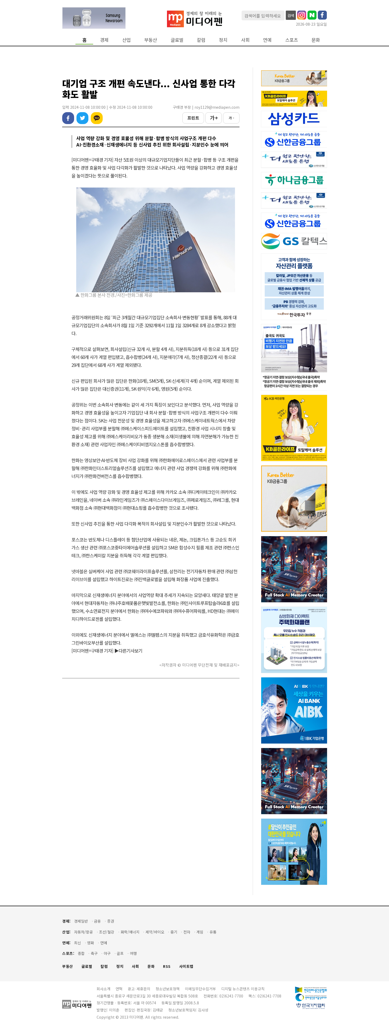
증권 (110, 921)
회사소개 (103, 988)
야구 (107, 953)
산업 (126, 40)
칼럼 (201, 40)
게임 (199, 932)
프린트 (193, 118)
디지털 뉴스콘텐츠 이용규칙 (243, 988)
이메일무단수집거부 (200, 988)
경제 (104, 40)
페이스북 (68, 118)
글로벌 (177, 40)
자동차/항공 (83, 932)
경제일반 (81, 921)
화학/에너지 (130, 932)
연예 (267, 40)
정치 (223, 40)
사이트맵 (186, 966)
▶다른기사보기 (128, 650)
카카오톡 (97, 118)
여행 (133, 953)
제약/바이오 (155, 932)
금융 (97, 921)
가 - (231, 117)
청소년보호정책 (168, 988)
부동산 (150, 40)
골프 (120, 953)
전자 (186, 932)
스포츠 (291, 40)
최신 (77, 943)
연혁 (119, 988)
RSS (167, 966)
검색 (290, 15)
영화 (90, 943)
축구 (94, 953)
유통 (213, 932)
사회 (245, 40)
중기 (173, 932)
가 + (214, 117)
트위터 (82, 118)
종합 (81, 953)
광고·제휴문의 (139, 988)
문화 (315, 40)
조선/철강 (106, 932)
